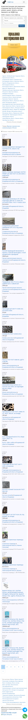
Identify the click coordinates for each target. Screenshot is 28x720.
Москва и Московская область (14, 111)
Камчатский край (17, 97)
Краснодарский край (7, 104)
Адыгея (4, 76)
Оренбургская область (8, 120)
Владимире (19, 181)
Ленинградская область (8, 107)
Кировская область (19, 100)
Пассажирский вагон (7, 686)
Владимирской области (9, 154)
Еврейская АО (11, 88)
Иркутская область (13, 91)
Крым (3, 106)
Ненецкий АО (5, 114)
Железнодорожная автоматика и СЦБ (12, 697)
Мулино (19, 570)
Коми (3, 102)
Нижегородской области (9, 545)
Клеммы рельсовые (8, 338)
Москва (4, 111)
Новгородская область (8, 116)
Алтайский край (11, 76)
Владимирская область (13, 83)
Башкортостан (18, 79)
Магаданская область (7, 109)
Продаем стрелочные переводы (12, 539)
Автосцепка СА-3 (6, 690)
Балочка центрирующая (8, 693)
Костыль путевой (7, 495)
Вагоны (12, 679)
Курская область (20, 106)
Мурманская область (18, 113)
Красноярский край (18, 104)
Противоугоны (6, 417)
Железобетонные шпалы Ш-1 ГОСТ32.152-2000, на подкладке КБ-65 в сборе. (12, 386)
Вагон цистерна (6, 684)
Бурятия (4, 83)
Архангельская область (8, 77)
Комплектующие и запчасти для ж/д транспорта (14, 688)
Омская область (19, 118)
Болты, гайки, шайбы (8, 442)
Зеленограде (6, 601)
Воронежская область (19, 86)
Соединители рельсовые (9, 231)
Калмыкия (18, 95)
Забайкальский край (7, 90)
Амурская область (19, 76)
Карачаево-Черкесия (7, 99)
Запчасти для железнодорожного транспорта (13, 702)
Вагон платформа (7, 683)
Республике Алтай (7, 630)
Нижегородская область (16, 114)
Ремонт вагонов (19, 679)
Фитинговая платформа (8, 681)
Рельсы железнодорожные (10, 365)
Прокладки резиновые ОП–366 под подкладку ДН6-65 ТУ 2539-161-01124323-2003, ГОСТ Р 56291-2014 (14, 200)
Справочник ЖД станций (8, 712)
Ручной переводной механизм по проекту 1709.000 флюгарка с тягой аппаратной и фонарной (14, 252)
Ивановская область (18, 90)
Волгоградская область (8, 84)
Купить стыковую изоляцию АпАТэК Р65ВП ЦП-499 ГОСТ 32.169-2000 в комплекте (14, 173)
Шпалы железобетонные (9, 392)
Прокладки (5, 206)
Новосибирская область (8, 118)
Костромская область (11, 102)
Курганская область (11, 106)
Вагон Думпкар (19, 681)
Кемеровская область (7, 100)
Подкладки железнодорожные (11, 470)
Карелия (16, 99)
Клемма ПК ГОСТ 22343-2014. (12, 334)
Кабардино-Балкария (7, 93)
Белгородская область (8, 81)
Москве (21, 600)
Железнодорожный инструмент (10, 698)
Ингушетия (5, 91)
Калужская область (7, 97)
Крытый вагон (14, 684)
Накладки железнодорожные (10, 152)
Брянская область (18, 81)
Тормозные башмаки (7, 695)
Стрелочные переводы (9, 543)
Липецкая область (19, 107)
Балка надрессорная (7, 691)
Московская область (7, 113)
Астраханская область (8, 79)
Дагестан (4, 88)
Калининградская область (9, 95)
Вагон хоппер (15, 683)
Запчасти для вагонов (8, 700)
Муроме (18, 154)
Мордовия (22, 109)
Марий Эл (16, 109)
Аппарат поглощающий (18, 690)
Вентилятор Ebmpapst (19, 695)
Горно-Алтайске (18, 630)
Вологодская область (7, 86)
